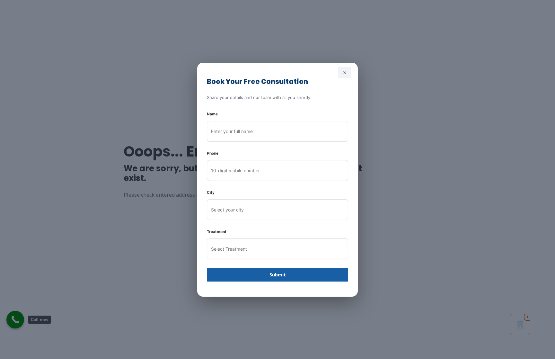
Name (212, 114)
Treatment (216, 231)
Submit (277, 275)
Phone (212, 153)
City (211, 192)
